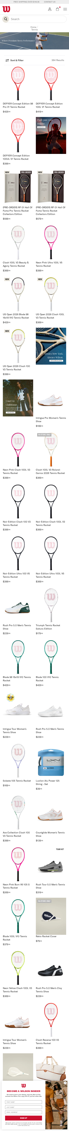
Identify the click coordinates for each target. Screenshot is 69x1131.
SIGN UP (23, 1118)
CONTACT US (49, 2)
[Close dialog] (65, 1082)
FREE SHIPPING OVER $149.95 (26, 2)
